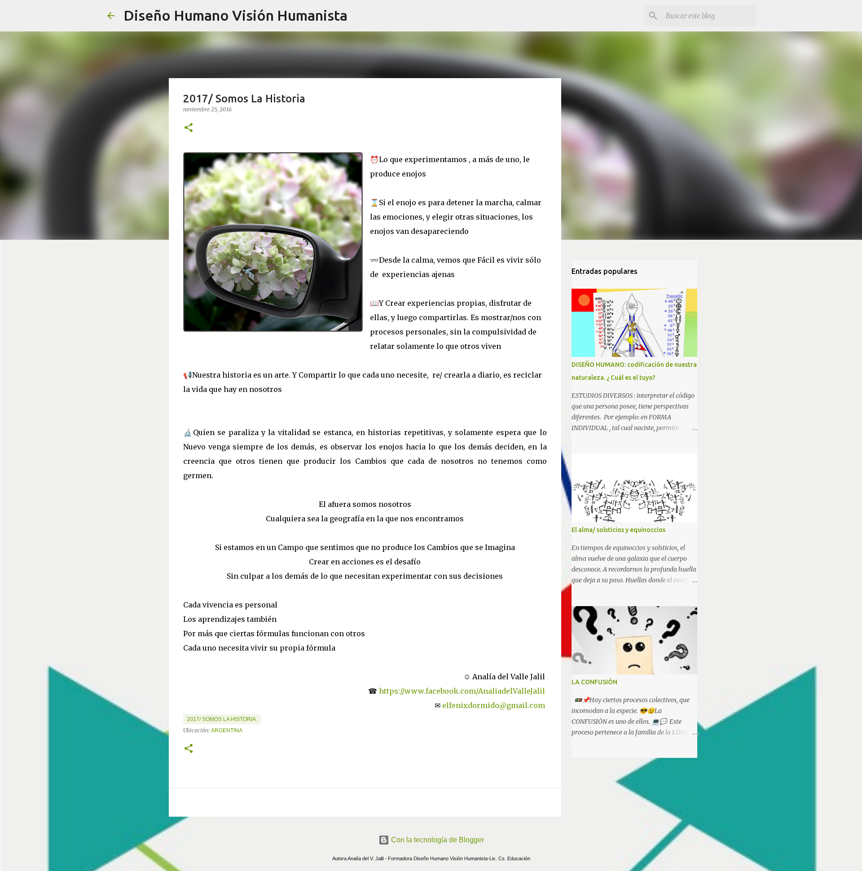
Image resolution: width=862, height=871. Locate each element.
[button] (188, 128)
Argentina (226, 730)
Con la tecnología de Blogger (436, 840)
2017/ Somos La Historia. (222, 719)
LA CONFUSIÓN (594, 682)
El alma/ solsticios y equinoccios (618, 529)
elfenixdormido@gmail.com (494, 705)
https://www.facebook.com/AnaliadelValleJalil (463, 690)
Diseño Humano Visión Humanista (235, 15)
